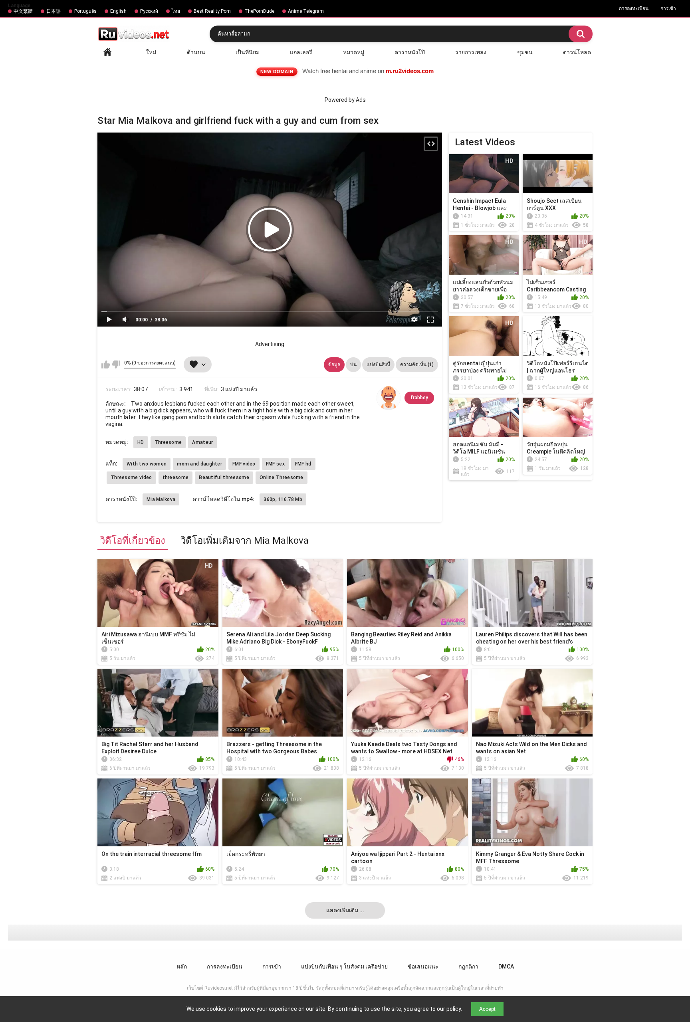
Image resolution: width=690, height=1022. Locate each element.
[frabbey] (389, 398)
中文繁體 (23, 11)
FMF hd (303, 464)
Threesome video (131, 477)
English (118, 11)
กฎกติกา (468, 966)
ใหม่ (151, 52)
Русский (149, 11)
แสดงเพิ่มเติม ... (345, 910)
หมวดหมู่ (353, 52)
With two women (147, 464)
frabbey (419, 397)
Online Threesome (281, 477)
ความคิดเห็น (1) (417, 364)
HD (140, 442)
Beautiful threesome (224, 477)
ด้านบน (196, 52)
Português (85, 11)
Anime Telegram (306, 11)
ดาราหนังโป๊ (410, 52)
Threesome (168, 442)
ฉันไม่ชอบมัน (116, 364)
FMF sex (275, 464)
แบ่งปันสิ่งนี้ (378, 364)
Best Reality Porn (212, 11)
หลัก (107, 52)
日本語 (53, 11)
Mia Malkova (161, 499)
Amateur (202, 442)
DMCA (506, 966)
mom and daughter (199, 464)
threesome (176, 477)
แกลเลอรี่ (301, 52)
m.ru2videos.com (410, 70)
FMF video (244, 464)
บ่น (353, 364)
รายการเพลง (470, 52)
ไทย (176, 11)
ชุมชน (525, 52)
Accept (487, 1009)
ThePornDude (259, 11)
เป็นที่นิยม (248, 52)
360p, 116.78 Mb (283, 499)
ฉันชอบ (105, 364)
